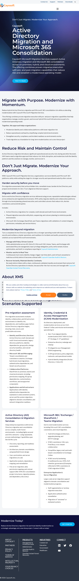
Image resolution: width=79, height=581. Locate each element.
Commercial (44, 543)
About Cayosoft (10, 540)
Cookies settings (31, 295)
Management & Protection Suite (28, 543)
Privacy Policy (25, 290)
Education (43, 545)
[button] (75, 2)
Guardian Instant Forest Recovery (31, 554)
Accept (48, 295)
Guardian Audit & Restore (28, 550)
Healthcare (43, 550)
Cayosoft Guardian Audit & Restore (53, 257)
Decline (65, 295)
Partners (10, 545)
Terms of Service (9, 556)
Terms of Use (36, 290)
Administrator (27, 547)
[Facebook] (70, 545)
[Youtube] (59, 550)
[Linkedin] (59, 545)
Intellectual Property (12, 562)
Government (44, 548)
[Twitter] (65, 545)
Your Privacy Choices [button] (11, 567)
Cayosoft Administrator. (49, 249)
